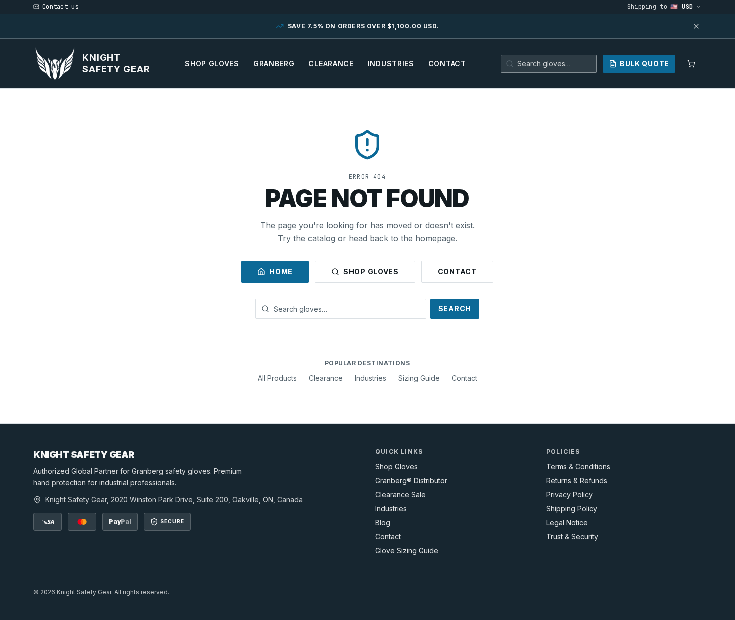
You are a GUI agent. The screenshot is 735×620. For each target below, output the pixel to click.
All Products (277, 378)
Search (455, 308)
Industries (391, 63)
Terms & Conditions (578, 466)
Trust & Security (572, 536)
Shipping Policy (572, 508)
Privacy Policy (569, 494)
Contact (447, 63)
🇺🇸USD (682, 7)
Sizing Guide (419, 378)
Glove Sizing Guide (407, 550)
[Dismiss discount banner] (697, 26)
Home (281, 271)
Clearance (331, 63)
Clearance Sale (401, 494)
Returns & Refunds (577, 480)
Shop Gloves (212, 63)
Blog (383, 522)
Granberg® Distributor (412, 480)
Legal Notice (567, 522)
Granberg (274, 63)
